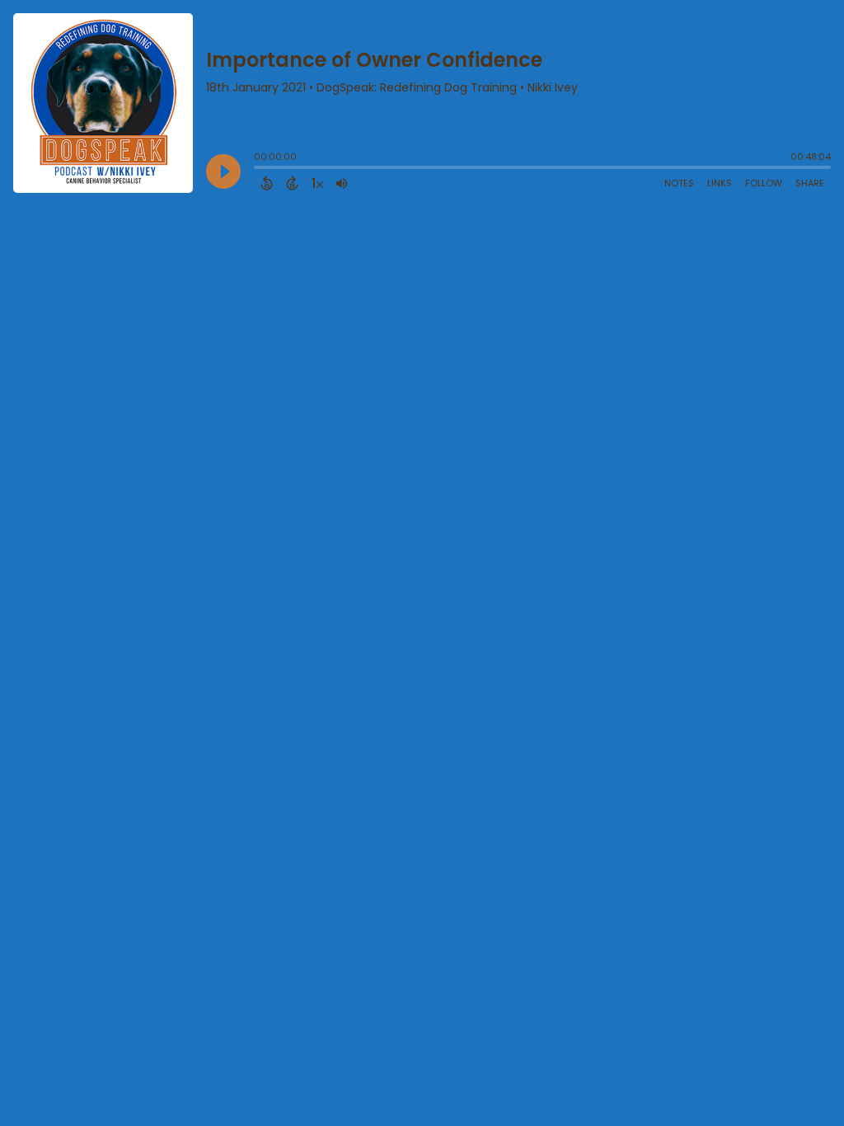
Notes (679, 183)
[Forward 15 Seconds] (292, 183)
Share (809, 183)
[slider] (258, 169)
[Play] (223, 171)
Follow (763, 183)
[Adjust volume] (342, 183)
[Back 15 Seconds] (266, 183)
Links (719, 183)
